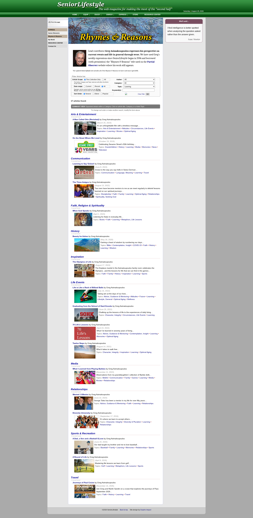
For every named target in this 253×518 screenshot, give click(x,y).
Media (137, 147)
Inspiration (101, 131)
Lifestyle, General (105, 299)
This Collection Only (93, 79)
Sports (144, 274)
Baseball (104, 447)
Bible (109, 245)
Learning (111, 131)
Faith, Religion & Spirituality (87, 205)
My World (51, 39)
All (105, 79)
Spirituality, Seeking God (106, 197)
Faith (115, 194)
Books (102, 220)
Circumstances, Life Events (142, 128)
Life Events (77, 282)
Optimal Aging (130, 131)
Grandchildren (111, 147)
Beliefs (105, 378)
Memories (146, 147)
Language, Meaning (124, 173)
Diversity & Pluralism (132, 422)
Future (142, 296)
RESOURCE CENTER (55, 43)
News (154, 147)
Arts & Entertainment (83, 114)
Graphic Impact (145, 510)
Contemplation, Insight (122, 245)
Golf (103, 466)
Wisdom (113, 248)
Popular (105, 94)
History (121, 147)
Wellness (131, 299)
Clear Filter (141, 94)
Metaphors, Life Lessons (131, 220)
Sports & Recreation (83, 433)
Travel (146, 173)
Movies (119, 131)
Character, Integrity (113, 315)
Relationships (153, 194)
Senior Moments (54, 33)
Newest (88, 94)
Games (135, 378)
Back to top (124, 510)
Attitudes (125, 128)
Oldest (96, 94)
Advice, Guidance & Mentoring (116, 296)
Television (103, 150)
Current (88, 86)
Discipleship (106, 194)
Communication (80, 158)
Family (121, 194)
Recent (97, 86)
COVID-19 (137, 245)
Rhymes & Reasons (55, 36)
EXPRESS (51, 30)
